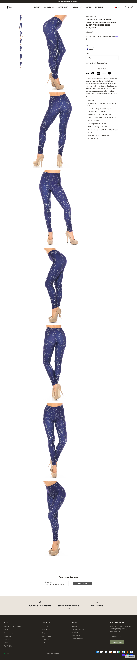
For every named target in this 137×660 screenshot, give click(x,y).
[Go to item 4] (21, 41)
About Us (75, 626)
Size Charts (46, 630)
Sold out (102, 69)
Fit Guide (99, 7)
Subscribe (117, 642)
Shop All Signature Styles (12, 626)
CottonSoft (63, 7)
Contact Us (46, 639)
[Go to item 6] (21, 57)
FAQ (43, 643)
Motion (89, 7)
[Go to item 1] (21, 18)
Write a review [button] (82, 583)
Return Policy (46, 636)
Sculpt (37, 7)
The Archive (8, 646)
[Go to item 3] (21, 33)
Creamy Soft (77, 7)
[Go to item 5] (21, 49)
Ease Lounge (49, 7)
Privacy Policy (76, 635)
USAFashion (91, 16)
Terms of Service (77, 639)
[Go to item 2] (21, 26)
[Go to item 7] (21, 65)
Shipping (45, 633)
